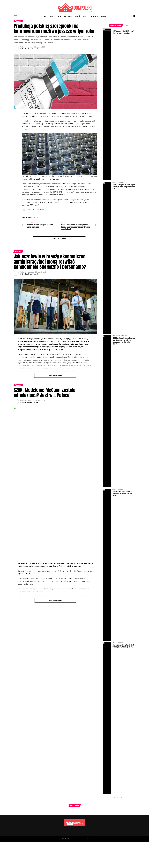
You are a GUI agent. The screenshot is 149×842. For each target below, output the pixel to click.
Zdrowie (85, 16)
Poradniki (94, 16)
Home (45, 16)
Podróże (77, 16)
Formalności (68, 16)
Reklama (103, 16)
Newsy (51, 16)
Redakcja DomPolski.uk (30, 49)
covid (36, 217)
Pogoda (59, 16)
